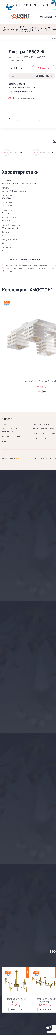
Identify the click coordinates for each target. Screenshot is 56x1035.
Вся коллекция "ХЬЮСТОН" (22, 87)
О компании (46, 17)
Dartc (18, 459)
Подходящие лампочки (20, 91)
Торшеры (6, 441)
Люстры (5, 424)
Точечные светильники (43, 429)
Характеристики (16, 84)
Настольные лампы (11, 436)
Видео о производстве (24, 98)
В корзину (45, 68)
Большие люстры (41, 424)
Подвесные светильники (44, 434)
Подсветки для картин (43, 438)
